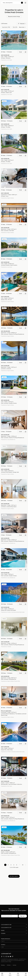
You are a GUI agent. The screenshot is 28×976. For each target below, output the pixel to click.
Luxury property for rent (6, 927)
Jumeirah (3, 368)
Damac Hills (4, 299)
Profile (18, 975)
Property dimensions (5, 938)
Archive (14, 965)
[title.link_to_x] (1, 956)
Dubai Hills (3, 610)
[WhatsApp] (25, 52)
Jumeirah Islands (5, 265)
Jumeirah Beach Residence (8, 713)
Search (10, 975)
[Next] (25, 865)
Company (3, 933)
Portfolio (9, 965)
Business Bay (4, 784)
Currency (3, 944)
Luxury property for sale (6, 924)
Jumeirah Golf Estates (6, 472)
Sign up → (22, 916)
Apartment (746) (6, 27)
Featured (22, 23)
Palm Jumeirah (4, 230)
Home (2, 975)
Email (20, 52)
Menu (26, 975)
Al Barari (3, 58)
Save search (15, 876)
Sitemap (3, 965)
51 (22, 865)
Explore (2, 930)
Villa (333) (15, 27)
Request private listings (14, 16)
